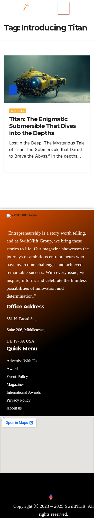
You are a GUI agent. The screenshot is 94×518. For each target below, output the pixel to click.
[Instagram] (50, 497)
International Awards (24, 392)
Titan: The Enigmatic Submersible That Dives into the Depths (42, 126)
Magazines (15, 384)
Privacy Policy (19, 400)
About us (15, 408)
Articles (18, 110)
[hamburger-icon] (63, 8)
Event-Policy (17, 376)
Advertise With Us (22, 361)
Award (12, 368)
